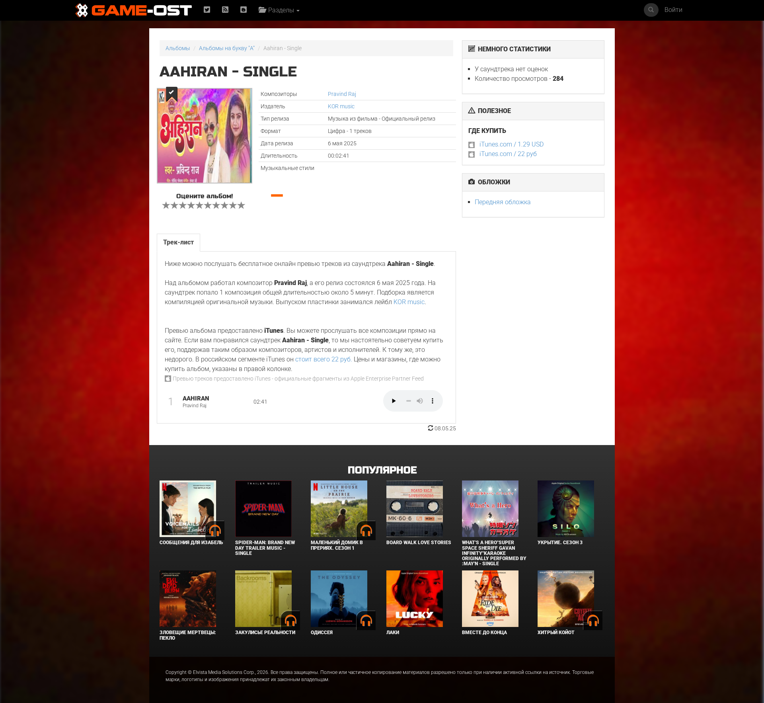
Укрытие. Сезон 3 (560, 542)
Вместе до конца (484, 632)
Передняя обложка (503, 202)
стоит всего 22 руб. (323, 359)
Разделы (280, 10)
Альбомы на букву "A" (227, 48)
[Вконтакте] (243, 10)
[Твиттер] (207, 10)
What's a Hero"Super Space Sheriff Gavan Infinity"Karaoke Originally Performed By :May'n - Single (494, 553)
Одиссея (322, 632)
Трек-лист (178, 242)
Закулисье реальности (265, 632)
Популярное (382, 470)
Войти (673, 10)
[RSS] (225, 10)
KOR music (341, 106)
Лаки (392, 632)
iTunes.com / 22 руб (508, 154)
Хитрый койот (556, 632)
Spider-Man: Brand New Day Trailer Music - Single (265, 548)
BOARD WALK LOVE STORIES (418, 542)
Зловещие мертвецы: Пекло (188, 635)
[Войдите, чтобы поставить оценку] (166, 206)
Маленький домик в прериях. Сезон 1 (337, 545)
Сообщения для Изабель (191, 542)
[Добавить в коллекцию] (171, 94)
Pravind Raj (342, 94)
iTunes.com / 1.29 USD (511, 144)
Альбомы (178, 48)
